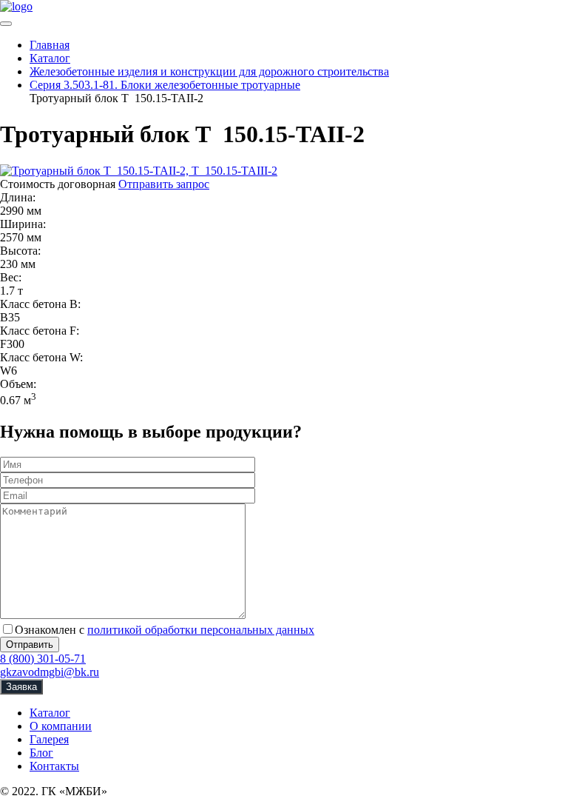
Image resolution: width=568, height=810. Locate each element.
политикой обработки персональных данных (200, 629)
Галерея (49, 739)
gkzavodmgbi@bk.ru (49, 672)
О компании (61, 726)
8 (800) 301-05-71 (43, 658)
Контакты (54, 766)
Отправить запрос (163, 184)
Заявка (21, 686)
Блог (41, 752)
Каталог (50, 712)
